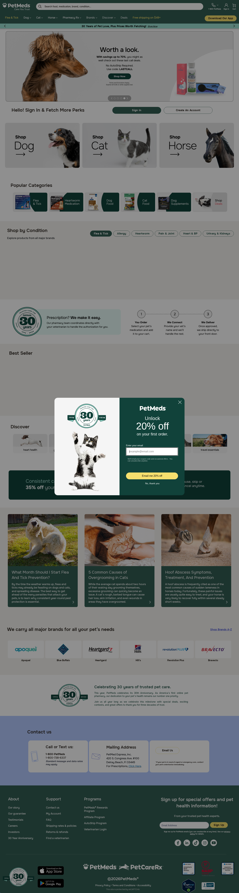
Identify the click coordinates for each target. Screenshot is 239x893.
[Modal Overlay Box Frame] (119, 446)
